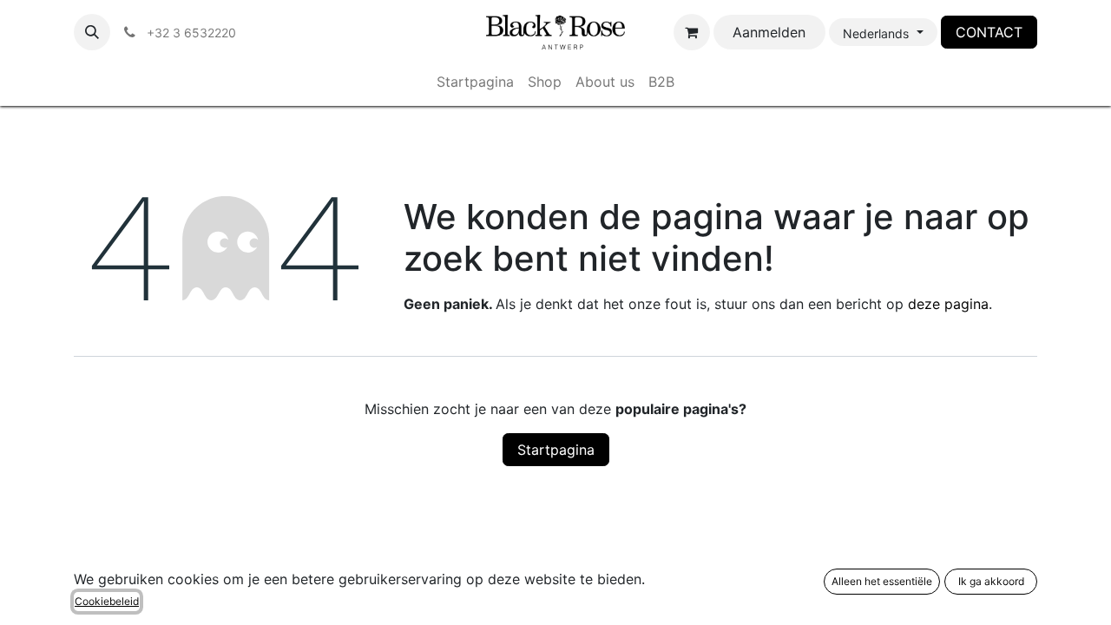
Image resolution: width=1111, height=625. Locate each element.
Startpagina (556, 449)
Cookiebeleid (107, 601)
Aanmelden (769, 32)
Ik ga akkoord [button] (991, 581)
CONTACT (989, 32)
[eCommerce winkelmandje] (692, 32)
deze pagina (948, 303)
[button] (92, 32)
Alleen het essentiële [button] (882, 581)
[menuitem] (475, 81)
